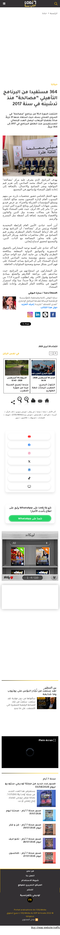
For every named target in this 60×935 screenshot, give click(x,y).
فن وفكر (31, 411)
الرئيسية (53, 14)
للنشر (30, 890)
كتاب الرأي (10, 411)
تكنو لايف (47, 414)
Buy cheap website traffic (45, 927)
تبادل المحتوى (28, 920)
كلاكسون (24, 417)
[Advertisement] (27, 45)
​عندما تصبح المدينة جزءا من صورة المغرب (17, 388)
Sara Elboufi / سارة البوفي (42, 293)
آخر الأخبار (52, 411)
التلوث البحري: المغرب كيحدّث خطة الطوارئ (43, 388)
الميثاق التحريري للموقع (30, 885)
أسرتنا (54, 414)
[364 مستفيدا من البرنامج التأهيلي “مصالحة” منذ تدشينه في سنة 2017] (30, 137)
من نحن (30, 871)
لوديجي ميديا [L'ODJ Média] (22, 414)
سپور (17, 417)
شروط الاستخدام (30, 881)
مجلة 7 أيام (49, 779)
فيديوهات (32, 417)
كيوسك (7, 414)
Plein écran (46, 740)
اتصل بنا (30, 876)
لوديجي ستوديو (21, 411)
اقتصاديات (41, 417)
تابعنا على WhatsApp (30, 518)
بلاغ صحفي (37, 414)
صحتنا (38, 411)
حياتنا (44, 14)
